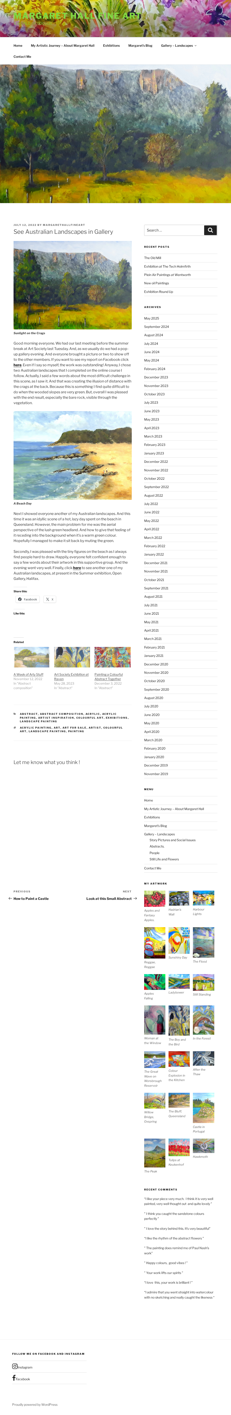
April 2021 (151, 630)
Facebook (23, 1379)
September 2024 (156, 327)
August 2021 (153, 596)
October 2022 (154, 478)
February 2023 (154, 445)
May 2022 (151, 521)
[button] (156, 906)
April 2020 (151, 732)
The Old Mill (152, 258)
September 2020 (156, 689)
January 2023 (154, 453)
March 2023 (153, 436)
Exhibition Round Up (158, 292)
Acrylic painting (36, 727)
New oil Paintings (156, 283)
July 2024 (151, 343)
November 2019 (156, 774)
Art (57, 727)
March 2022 (153, 538)
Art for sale (74, 727)
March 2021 (153, 639)
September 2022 (156, 487)
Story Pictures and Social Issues (173, 840)
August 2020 (153, 698)
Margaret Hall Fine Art (78, 16)
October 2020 (154, 681)
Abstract (29, 714)
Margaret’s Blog (140, 45)
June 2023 (151, 411)
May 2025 (151, 318)
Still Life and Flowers (164, 859)
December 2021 (156, 563)
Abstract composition (61, 714)
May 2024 (151, 360)
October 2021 (154, 580)
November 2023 (156, 386)
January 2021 (154, 656)
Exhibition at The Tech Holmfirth (167, 266)
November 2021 (156, 571)
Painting (76, 731)
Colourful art (90, 717)
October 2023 (154, 394)
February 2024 (154, 369)
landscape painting (47, 731)
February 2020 (155, 748)
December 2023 (156, 377)
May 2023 (151, 419)
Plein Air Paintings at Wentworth (167, 275)
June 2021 (151, 613)
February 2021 (154, 647)
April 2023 (151, 428)
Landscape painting (38, 721)
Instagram (25, 1367)
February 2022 (154, 546)
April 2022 (151, 529)
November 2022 (156, 470)
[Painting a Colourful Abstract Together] (113, 657)
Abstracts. (157, 846)
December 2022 (156, 461)
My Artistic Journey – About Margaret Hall (63, 45)
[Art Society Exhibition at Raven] (72, 657)
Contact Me (22, 56)
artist (95, 727)
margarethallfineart (64, 225)
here (17, 365)
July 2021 (151, 605)
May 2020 (151, 723)
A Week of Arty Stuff (28, 674)
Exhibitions (111, 45)
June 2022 (151, 512)
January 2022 (154, 554)
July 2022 (151, 504)
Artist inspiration (56, 717)
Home (18, 45)
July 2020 (151, 706)
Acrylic (92, 714)
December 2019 (156, 765)
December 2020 (156, 664)
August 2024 (153, 335)
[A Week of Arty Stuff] (32, 657)
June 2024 (151, 352)
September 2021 (156, 588)
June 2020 (152, 715)
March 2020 (153, 740)
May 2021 (151, 622)
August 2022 (153, 495)
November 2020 (156, 672)
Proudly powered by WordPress (35, 1404)
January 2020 (154, 757)
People (154, 853)
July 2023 (151, 402)
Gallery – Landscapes (177, 45)
